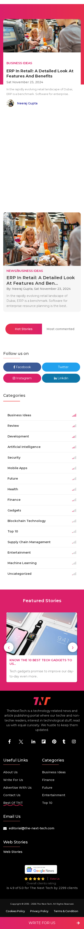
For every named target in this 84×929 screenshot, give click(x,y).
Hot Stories (24, 329)
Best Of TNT (13, 803)
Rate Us (54, 878)
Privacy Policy (39, 911)
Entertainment (53, 795)
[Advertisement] (42, 160)
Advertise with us (17, 788)
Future (47, 788)
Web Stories (12, 852)
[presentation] (9, 647)
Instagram (23, 378)
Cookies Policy (15, 911)
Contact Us (11, 795)
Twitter (62, 367)
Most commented (60, 329)
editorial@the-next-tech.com (31, 828)
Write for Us (13, 780)
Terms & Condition (66, 911)
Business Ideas (54, 772)
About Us (10, 772)
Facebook (23, 367)
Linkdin (62, 378)
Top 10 (47, 803)
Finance (48, 780)
